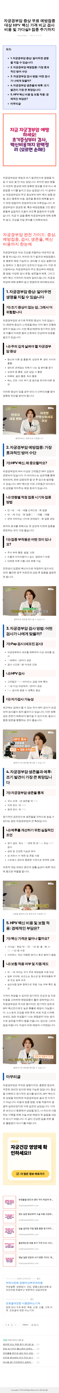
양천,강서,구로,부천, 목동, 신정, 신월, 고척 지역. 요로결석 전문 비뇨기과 (29, 1309)
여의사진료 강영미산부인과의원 (24, 1282)
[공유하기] (12, 1325)
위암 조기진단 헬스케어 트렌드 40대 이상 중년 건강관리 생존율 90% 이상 (19, 1349)
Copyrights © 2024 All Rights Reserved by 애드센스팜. (29, 1390)
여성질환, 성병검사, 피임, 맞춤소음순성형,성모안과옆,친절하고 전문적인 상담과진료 (29, 1288)
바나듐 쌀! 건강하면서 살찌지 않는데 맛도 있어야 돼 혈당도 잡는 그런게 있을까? (19, 1362)
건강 (5, 1340)
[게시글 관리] (15, 1325)
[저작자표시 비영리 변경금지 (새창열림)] (35, 1325)
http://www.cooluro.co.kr (17, 1299)
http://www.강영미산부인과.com (20, 1278)
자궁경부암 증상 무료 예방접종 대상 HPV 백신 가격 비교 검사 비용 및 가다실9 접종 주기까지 (29, 25)
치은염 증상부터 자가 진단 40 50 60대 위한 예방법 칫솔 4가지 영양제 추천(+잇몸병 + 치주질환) (19, 1358)
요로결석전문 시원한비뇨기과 (23, 1303)
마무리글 (15, 103)
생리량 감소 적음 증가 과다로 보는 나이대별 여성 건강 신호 (19, 1344)
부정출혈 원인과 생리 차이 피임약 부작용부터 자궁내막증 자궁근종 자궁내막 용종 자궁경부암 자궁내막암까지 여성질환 (19, 1353)
